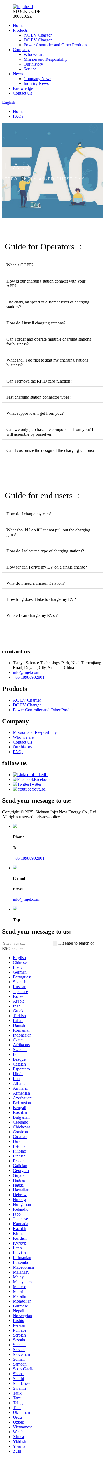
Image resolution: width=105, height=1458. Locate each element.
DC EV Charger (38, 40)
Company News (37, 78)
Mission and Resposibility (46, 59)
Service (30, 69)
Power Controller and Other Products (55, 44)
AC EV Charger (38, 35)
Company (21, 49)
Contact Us (22, 93)
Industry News (36, 83)
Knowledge (23, 88)
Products (20, 30)
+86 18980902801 (28, 677)
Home (18, 25)
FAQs (18, 116)
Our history (33, 64)
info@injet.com (26, 672)
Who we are (34, 54)
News (18, 74)
